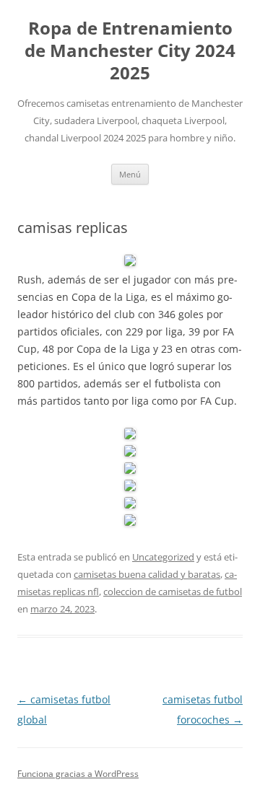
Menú (130, 174)
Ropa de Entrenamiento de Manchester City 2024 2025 (130, 50)
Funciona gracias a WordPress (78, 774)
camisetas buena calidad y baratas (147, 574)
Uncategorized (163, 556)
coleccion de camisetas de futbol (172, 591)
